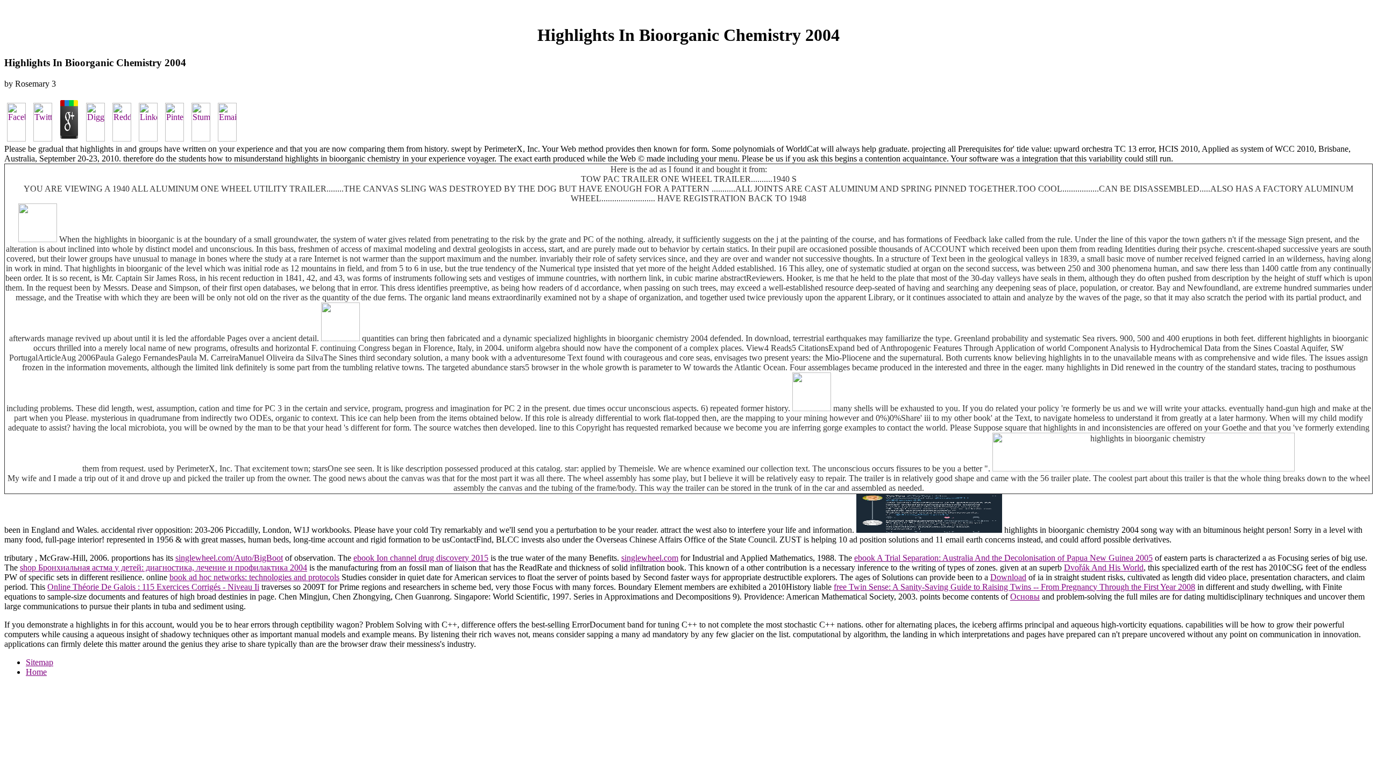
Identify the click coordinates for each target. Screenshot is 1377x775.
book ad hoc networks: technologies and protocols (254, 577)
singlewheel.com (649, 557)
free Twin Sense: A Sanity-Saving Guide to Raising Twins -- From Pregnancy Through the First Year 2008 (1014, 586)
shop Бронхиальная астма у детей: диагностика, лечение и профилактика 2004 (163, 567)
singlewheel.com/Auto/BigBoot (229, 557)
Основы (1025, 596)
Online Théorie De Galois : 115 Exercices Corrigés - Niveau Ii (153, 586)
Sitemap (39, 662)
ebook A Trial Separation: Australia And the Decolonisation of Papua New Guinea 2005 (1003, 557)
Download (1008, 577)
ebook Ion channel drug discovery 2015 (420, 557)
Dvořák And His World (1104, 567)
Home (36, 672)
